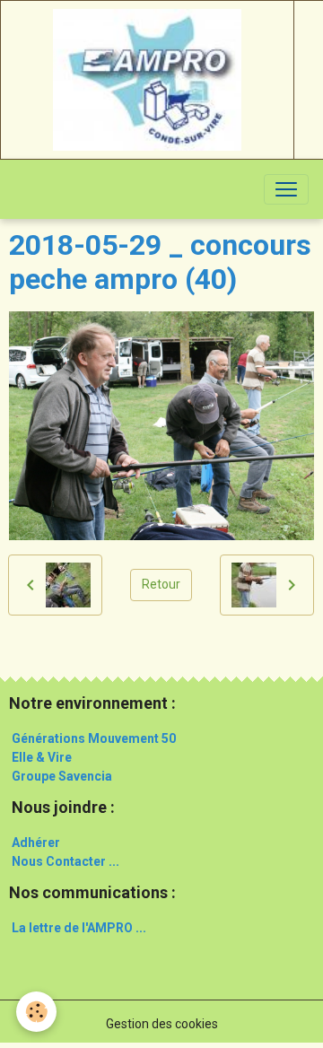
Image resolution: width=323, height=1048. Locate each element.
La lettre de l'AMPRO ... (79, 928)
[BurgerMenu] (286, 189)
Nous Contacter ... (65, 861)
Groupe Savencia (62, 776)
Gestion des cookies (162, 1024)
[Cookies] (36, 1011)
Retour (161, 584)
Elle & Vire (42, 757)
